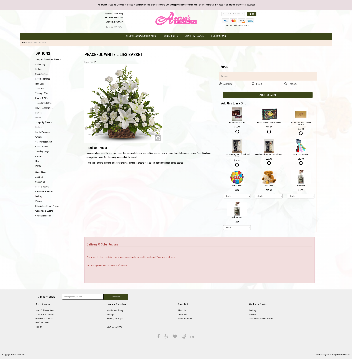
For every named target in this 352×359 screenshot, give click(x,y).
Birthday (38, 69)
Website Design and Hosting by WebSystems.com (333, 355)
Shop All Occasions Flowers (141, 36)
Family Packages (42, 132)
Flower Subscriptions (44, 108)
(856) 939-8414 (115, 27)
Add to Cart (267, 95)
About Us (39, 177)
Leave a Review (42, 186)
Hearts (38, 161)
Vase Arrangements (43, 141)
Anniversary (40, 64)
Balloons (38, 112)
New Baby (39, 83)
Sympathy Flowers (194, 36)
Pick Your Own (218, 36)
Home (23, 43)
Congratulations (42, 74)
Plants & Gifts (170, 36)
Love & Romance (42, 79)
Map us (38, 326)
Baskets (38, 127)
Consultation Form (43, 215)
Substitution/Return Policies (47, 206)
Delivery (38, 196)
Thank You (39, 88)
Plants (38, 117)
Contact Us (40, 182)
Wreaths (38, 137)
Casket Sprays (41, 146)
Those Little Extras (43, 103)
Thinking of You (41, 93)
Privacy (38, 201)
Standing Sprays (42, 151)
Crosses (38, 156)
